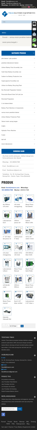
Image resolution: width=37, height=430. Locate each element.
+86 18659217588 (13, 5)
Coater (3, 135)
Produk (10, 421)
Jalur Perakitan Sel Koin (7, 384)
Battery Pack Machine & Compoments (12, 108)
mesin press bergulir (9, 42)
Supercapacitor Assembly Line (10, 81)
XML (27, 421)
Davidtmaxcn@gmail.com (13, 3)
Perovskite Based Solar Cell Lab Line (12, 94)
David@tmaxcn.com (12, 1)
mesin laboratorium (6, 144)
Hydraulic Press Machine (8, 130)
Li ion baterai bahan (7, 103)
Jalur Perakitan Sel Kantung (8, 389)
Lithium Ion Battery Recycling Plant (11, 85)
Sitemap (21, 421)
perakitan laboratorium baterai (9, 63)
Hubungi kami (20, 424)
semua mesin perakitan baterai (20, 37)
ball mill (3, 139)
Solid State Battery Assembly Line (11, 72)
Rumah (4, 37)
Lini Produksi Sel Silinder (8, 386)
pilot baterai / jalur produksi (9, 58)
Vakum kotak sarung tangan (9, 121)
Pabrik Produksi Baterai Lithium (9, 391)
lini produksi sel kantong (8, 379)
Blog (28, 424)
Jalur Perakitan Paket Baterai (9, 382)
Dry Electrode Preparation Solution (11, 90)
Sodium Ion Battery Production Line (11, 76)
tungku (3, 126)
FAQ (13, 424)
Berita (15, 421)
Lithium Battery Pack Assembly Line (11, 67)
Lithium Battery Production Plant (10, 117)
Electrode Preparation (7, 99)
